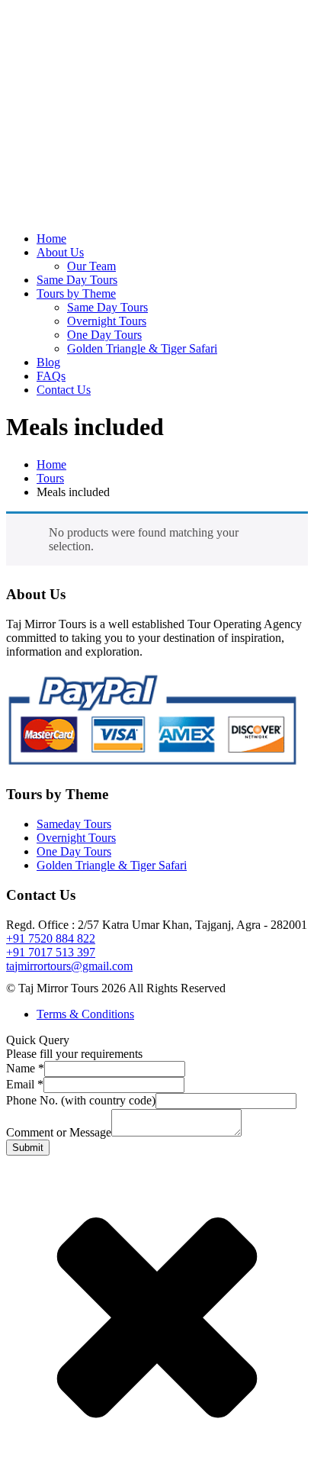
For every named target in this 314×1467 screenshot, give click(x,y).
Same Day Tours (77, 279)
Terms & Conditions (85, 1014)
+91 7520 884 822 (50, 938)
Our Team (91, 266)
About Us (60, 252)
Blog (48, 362)
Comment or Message (58, 1132)
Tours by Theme (76, 293)
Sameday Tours (74, 823)
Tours (50, 478)
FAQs (51, 375)
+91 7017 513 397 (50, 952)
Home (51, 238)
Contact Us (64, 389)
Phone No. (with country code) (80, 1100)
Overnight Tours (106, 320)
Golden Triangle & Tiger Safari (142, 348)
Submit (27, 1147)
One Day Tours (104, 334)
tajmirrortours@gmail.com (69, 965)
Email (24, 1084)
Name (25, 1068)
